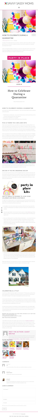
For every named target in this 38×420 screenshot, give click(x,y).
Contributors (26, 416)
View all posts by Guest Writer (14, 338)
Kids (8, 40)
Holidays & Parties (5, 40)
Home (10, 416)
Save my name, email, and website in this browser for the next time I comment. (14, 405)
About (23, 416)
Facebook (27, 338)
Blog (21, 338)
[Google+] (20, 417)
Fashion (15, 416)
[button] (18, 7)
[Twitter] (2, 211)
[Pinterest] (2, 212)
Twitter (24, 338)
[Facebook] (17, 417)
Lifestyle (20, 416)
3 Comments (15, 40)
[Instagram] (2, 207)
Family (18, 416)
